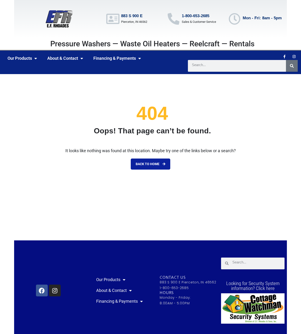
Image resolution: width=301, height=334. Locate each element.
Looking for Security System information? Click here (253, 286)
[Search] (292, 66)
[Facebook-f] (284, 56)
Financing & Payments (114, 58)
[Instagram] (294, 56)
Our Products (20, 58)
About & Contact (62, 58)
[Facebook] (42, 290)
